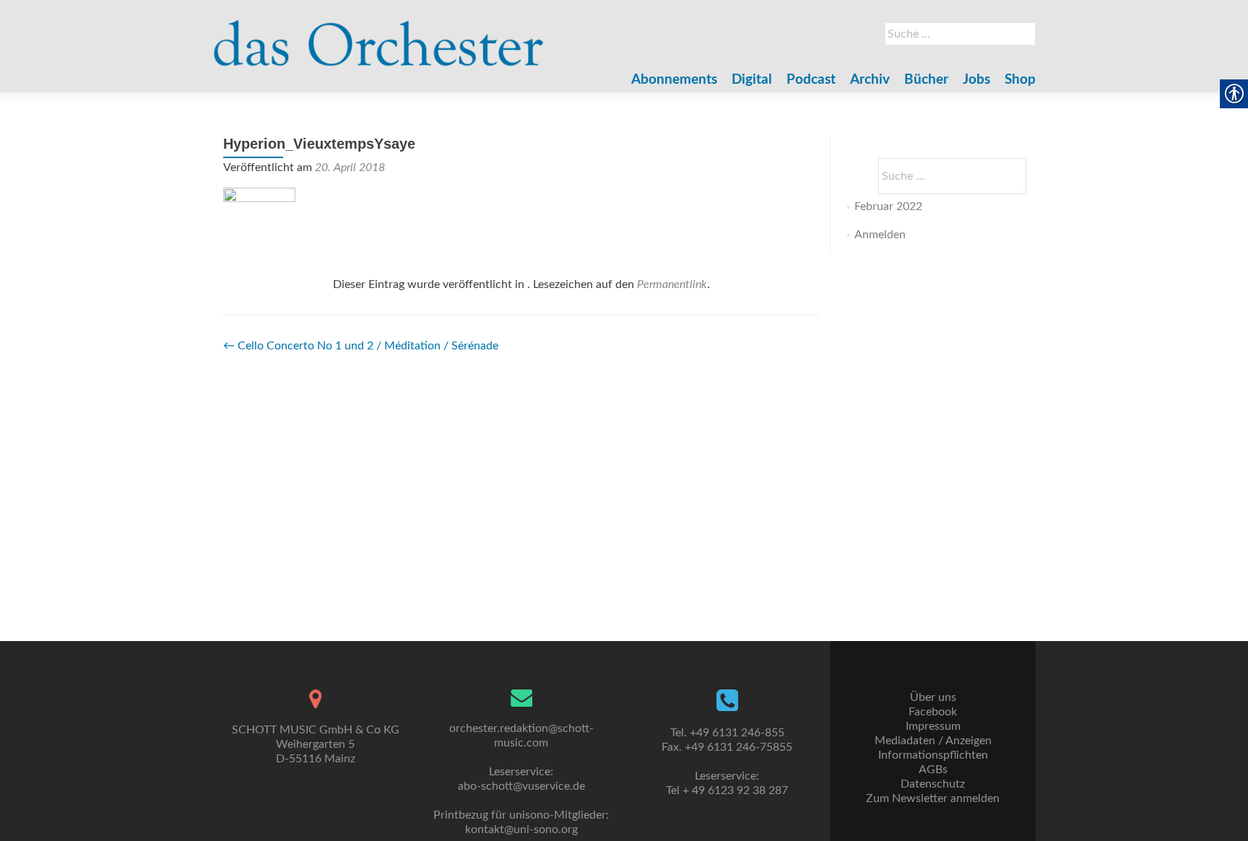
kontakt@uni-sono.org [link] (521, 829)
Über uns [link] (933, 697)
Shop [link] (1020, 80)
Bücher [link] (926, 80)
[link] (378, 36)
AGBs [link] (933, 769)
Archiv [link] (870, 80)
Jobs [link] (976, 80)
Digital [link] (752, 80)
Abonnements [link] (674, 80)
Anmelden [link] (880, 234)
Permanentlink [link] (672, 284)
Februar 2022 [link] (888, 206)
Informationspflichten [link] (933, 755)
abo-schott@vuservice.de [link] (521, 786)
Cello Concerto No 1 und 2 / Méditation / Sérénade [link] (360, 346)
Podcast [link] (811, 80)
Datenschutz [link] (933, 784)
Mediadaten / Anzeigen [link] (933, 740)
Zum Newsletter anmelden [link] (933, 798)
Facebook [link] (933, 712)
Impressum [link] (933, 726)
